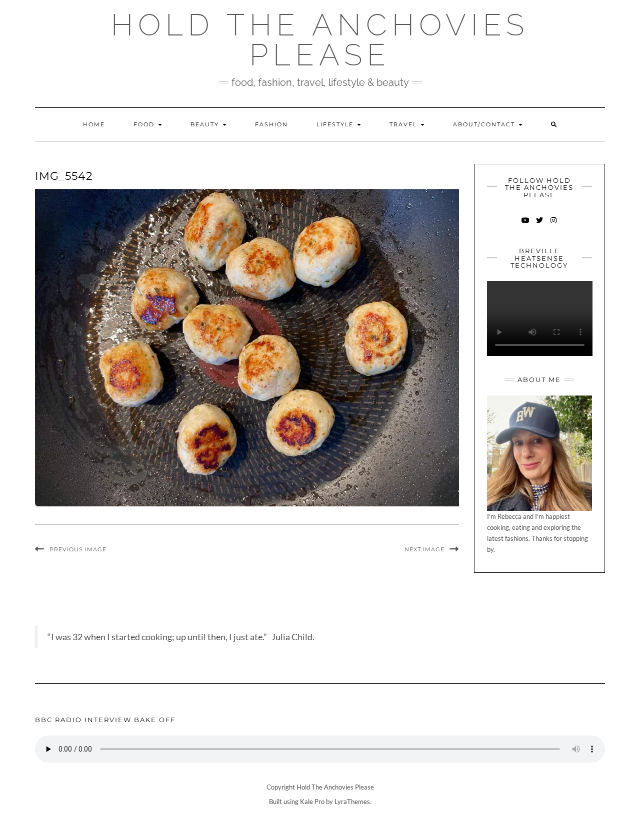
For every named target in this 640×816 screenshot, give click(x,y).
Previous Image (78, 549)
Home (94, 124)
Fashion (271, 124)
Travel (405, 124)
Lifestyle (336, 124)
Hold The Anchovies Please (320, 39)
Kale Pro (312, 802)
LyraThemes (352, 802)
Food (145, 124)
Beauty (206, 124)
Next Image (424, 549)
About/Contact (485, 124)
